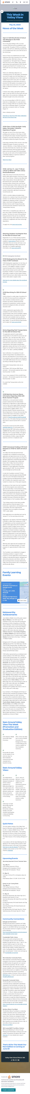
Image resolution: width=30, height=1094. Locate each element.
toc (2, 12)
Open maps (22, 600)
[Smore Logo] (6, 2)
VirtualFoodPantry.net (8, 976)
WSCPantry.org (6, 975)
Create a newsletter (8, 1090)
